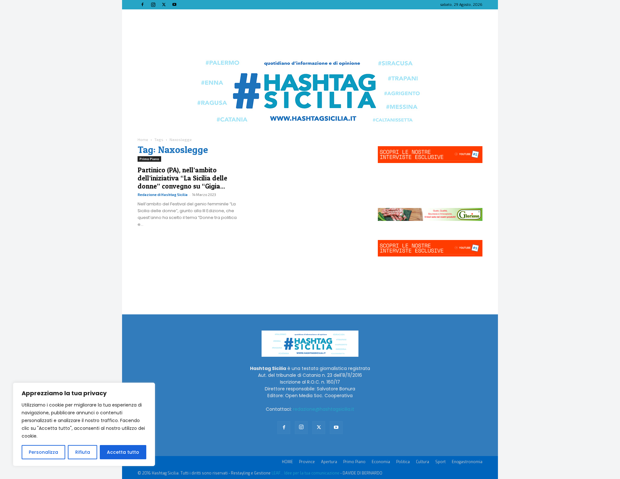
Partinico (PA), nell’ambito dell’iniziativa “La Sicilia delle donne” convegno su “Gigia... (182, 178)
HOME (287, 461)
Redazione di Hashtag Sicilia (163, 194)
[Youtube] (174, 4)
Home (143, 139)
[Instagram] (153, 4)
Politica (403, 461)
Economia (381, 461)
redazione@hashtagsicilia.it (323, 409)
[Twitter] (164, 4)
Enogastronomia (467, 461)
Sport (440, 461)
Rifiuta (82, 452)
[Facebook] (142, 4)
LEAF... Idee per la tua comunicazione (305, 473)
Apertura (329, 461)
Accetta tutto (123, 452)
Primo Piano (149, 159)
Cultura (422, 461)
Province (307, 461)
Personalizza (43, 452)
